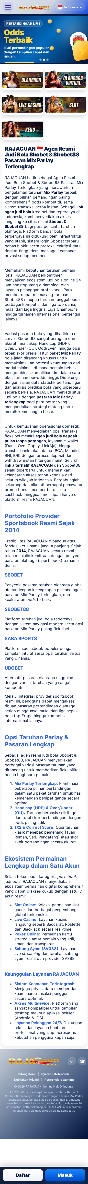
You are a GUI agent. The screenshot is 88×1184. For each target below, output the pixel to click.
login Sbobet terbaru (59, 241)
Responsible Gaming (59, 1079)
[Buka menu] (8, 7)
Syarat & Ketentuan (55, 1074)
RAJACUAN (26, 275)
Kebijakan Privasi (26, 1079)
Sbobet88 (26, 338)
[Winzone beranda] (34, 7)
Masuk (65, 1175)
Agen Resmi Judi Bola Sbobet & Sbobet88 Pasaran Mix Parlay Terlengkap (44, 182)
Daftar (23, 1175)
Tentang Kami (25, 1074)
